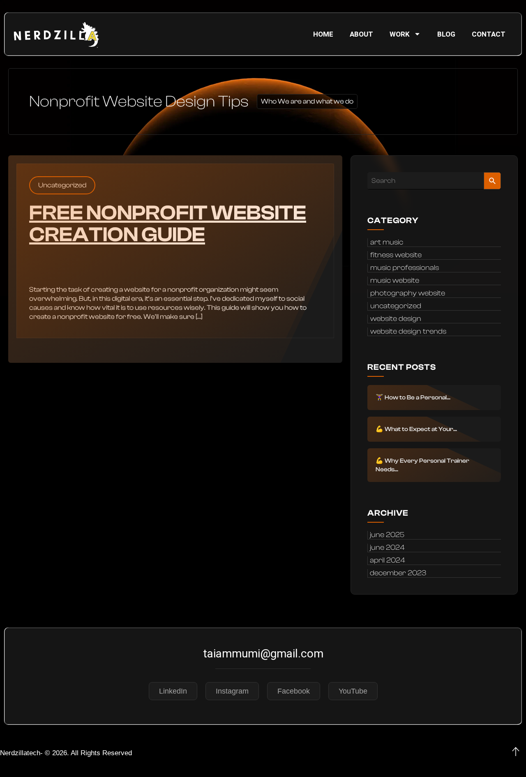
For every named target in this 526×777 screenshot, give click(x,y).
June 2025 (387, 535)
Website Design (395, 319)
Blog (446, 34)
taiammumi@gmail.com (263, 653)
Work (400, 34)
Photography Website (407, 293)
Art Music (386, 242)
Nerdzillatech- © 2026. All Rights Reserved (66, 753)
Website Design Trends (408, 331)
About (361, 34)
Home (323, 34)
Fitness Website (396, 255)
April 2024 (387, 560)
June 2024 (387, 548)
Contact (488, 34)
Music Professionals (404, 268)
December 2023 (398, 573)
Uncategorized (62, 185)
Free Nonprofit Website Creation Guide (167, 224)
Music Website (394, 281)
